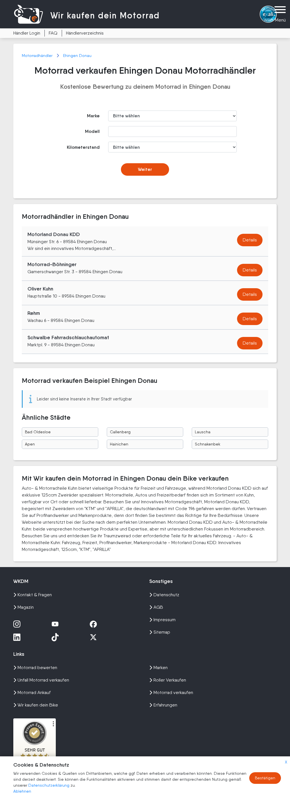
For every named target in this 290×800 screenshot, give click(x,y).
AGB (158, 607)
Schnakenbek (207, 444)
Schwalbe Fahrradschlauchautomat (68, 337)
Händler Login (26, 33)
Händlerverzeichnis (85, 33)
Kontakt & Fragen (35, 594)
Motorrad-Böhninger (51, 264)
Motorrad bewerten (37, 667)
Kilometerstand (83, 147)
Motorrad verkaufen (173, 692)
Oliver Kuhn (40, 289)
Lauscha (202, 432)
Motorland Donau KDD (53, 234)
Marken (160, 667)
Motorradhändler (38, 55)
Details (250, 240)
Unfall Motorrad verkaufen (43, 680)
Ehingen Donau (77, 55)
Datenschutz (166, 594)
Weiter (145, 169)
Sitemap (161, 632)
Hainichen (119, 444)
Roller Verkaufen (169, 680)
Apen (30, 444)
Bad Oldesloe (38, 432)
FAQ (53, 33)
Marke (93, 115)
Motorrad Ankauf (34, 692)
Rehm (33, 313)
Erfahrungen (165, 705)
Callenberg (120, 432)
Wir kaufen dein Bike (38, 705)
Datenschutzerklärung (49, 785)
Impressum (164, 619)
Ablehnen (22, 791)
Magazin (26, 607)
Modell (92, 131)
